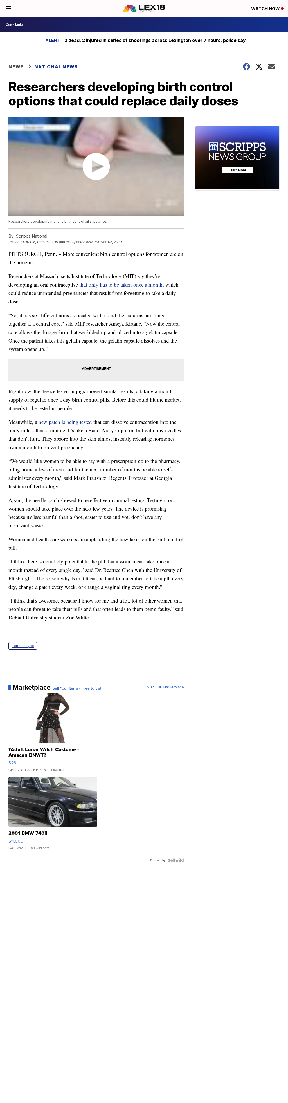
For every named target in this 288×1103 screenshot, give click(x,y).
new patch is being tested (65, 421)
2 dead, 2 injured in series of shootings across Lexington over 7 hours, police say (155, 40)
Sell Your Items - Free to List (77, 688)
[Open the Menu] (8, 8)
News (16, 67)
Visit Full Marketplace (165, 687)
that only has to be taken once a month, (121, 284)
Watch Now (266, 8)
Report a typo (23, 646)
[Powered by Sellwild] (176, 860)
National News (56, 67)
